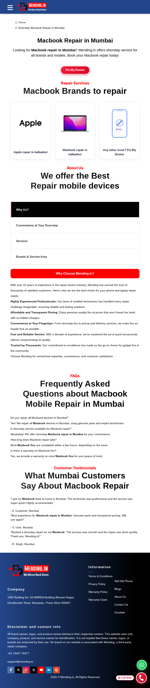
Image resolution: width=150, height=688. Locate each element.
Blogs (117, 588)
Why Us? (22, 209)
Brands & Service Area (31, 256)
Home (22, 22)
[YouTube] (41, 671)
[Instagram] (26, 671)
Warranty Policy (98, 591)
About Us (120, 596)
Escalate (119, 612)
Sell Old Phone (123, 581)
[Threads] (33, 671)
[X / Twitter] (18, 671)
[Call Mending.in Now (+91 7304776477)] (141, 677)
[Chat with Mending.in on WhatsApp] (142, 665)
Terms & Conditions (100, 576)
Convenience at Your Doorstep (37, 225)
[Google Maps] (56, 671)
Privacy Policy (96, 584)
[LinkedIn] (49, 671)
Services (22, 241)
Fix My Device (75, 69)
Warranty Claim (97, 599)
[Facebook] (10, 671)
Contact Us (121, 604)
